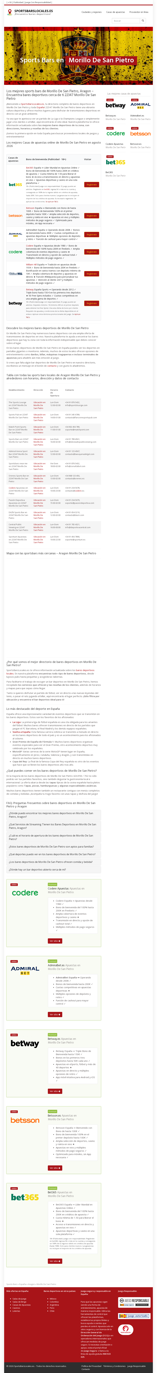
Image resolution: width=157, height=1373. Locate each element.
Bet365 (29, 167)
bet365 (47, 189)
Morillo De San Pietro (61, 892)
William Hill (31, 264)
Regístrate (92, 184)
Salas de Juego (19, 1298)
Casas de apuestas (115, 12)
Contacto (86, 1369)
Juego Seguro (90, 1350)
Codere (29, 245)
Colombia (54, 1301)
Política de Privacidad (91, 1366)
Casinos (16, 1308)
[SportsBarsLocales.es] (30, 12)
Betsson (30, 208)
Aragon (31, 1284)
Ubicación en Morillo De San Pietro (40, 405)
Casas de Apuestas (22, 1304)
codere (78, 490)
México (53, 1298)
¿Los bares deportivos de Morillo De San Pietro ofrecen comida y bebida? (51, 862)
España (40, 107)
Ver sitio (54, 940)
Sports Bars (11, 1284)
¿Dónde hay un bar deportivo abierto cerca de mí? (37, 869)
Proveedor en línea (139, 12)
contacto (52, 365)
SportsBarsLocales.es (32, 103)
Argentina (54, 1304)
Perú (52, 1308)
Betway (30, 289)
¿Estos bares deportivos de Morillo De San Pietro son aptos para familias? (51, 846)
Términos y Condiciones (114, 1366)
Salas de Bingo (19, 1301)
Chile (52, 1311)
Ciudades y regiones (92, 12)
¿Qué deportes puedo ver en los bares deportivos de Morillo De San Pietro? (52, 854)
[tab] (54, 815)
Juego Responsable (137, 1366)
